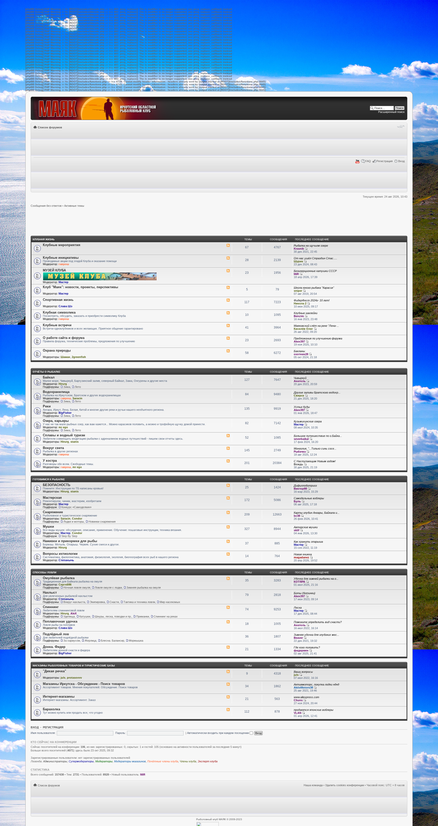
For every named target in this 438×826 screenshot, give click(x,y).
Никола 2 (300, 303)
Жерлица (90, 640)
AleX (73, 613)
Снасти (114, 602)
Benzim (299, 316)
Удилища (69, 616)
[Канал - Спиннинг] (228, 607)
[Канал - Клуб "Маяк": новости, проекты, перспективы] (228, 287)
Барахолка (51, 709)
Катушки (84, 616)
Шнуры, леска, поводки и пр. (113, 616)
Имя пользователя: (43, 732)
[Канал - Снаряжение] (228, 512)
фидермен (301, 650)
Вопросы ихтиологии (60, 554)
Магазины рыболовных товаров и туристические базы (74, 665)
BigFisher (65, 412)
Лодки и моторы (73, 521)
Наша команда (313, 785)
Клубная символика (59, 312)
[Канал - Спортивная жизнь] (228, 300)
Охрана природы (57, 350)
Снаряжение (53, 512)
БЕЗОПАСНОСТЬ (56, 485)
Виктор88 (300, 488)
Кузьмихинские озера (308, 421)
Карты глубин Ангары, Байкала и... (316, 512)
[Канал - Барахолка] (228, 709)
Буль (297, 501)
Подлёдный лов (56, 634)
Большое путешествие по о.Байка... (318, 435)
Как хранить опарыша (308, 541)
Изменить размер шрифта (401, 126)
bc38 (297, 515)
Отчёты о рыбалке (46, 371)
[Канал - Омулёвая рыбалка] (228, 578)
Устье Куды (302, 406)
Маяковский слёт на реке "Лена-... (316, 325)
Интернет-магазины (59, 696)
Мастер (63, 282)
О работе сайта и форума (63, 338)
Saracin (77, 398)
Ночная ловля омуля (76, 587)
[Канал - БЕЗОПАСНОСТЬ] (228, 485)
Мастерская (52, 498)
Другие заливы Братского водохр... (317, 392)
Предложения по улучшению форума (318, 338)
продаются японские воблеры (313, 709)
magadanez (301, 557)
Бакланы (299, 351)
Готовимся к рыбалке (49, 479)
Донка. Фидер (54, 647)
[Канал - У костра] (228, 460)
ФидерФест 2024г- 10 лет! (312, 300)
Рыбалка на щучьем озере (311, 245)
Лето (78, 386)
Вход (401, 161)
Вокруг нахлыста (74, 602)
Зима (66, 386)
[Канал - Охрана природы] (228, 350)
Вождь (298, 464)
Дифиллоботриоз (305, 485)
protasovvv (74, 677)
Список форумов (50, 127)
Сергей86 (65, 584)
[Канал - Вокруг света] (228, 448)
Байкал (48, 377)
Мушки (48, 526)
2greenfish (79, 356)
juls (63, 677)
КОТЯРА (299, 581)
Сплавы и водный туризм (64, 435)
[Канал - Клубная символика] (228, 312)
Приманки (142, 616)
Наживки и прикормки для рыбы (70, 541)
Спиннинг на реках (166, 616)
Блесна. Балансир (112, 640)
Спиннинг (51, 607)
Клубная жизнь (43, 239)
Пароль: (120, 732)
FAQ (368, 161)
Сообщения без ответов (46, 205)
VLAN (297, 712)
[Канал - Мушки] (228, 526)
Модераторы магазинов (130, 761)
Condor (77, 518)
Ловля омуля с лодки (108, 587)
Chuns (298, 700)
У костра (50, 460)
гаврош (64, 264)
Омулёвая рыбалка (59, 578)
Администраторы (55, 761)
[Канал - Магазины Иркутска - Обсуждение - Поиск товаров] (228, 684)
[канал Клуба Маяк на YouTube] (357, 162)
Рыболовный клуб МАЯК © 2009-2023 (219, 819)
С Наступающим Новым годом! (315, 461)
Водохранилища (56, 392)
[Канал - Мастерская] (228, 498)
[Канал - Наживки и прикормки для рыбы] (228, 541)
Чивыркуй (300, 378)
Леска (298, 607)
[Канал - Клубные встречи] (228, 325)
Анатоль (300, 381)
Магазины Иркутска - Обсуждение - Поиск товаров (84, 684)
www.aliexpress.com (306, 697)
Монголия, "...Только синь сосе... (315, 448)
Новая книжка (303, 554)
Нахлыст (50, 592)
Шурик (298, 261)
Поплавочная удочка (60, 621)
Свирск (299, 395)
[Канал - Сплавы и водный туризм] (228, 435)
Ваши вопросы (303, 671)
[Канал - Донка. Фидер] (228, 647)
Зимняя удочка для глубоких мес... (316, 634)
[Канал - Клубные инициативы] (228, 258)
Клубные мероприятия (61, 245)
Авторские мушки (306, 527)
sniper (298, 290)
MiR (296, 274)
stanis (74, 441)
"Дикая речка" (54, 671)
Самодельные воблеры (309, 498)
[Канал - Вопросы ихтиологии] (228, 554)
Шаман (65, 356)
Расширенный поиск (391, 111)
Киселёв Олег (303, 328)
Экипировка (97, 602)
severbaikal (301, 438)
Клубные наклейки (305, 313)
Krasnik (299, 248)
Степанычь (66, 560)
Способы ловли (44, 572)
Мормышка (136, 640)
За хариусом (71, 640)
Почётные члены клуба (162, 761)
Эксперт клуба (207, 761)
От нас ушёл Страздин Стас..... (315, 258)
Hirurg (63, 383)
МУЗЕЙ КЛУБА (54, 270)
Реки (47, 406)
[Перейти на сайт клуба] (103, 108)
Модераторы (104, 761)
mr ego (63, 427)
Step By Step (69, 536)
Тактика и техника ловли (139, 602)
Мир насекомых (170, 602)
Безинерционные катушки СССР (315, 270)
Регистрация (384, 161)
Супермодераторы (81, 761)
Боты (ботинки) (304, 593)
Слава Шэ (65, 306)
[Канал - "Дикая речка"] (228, 671)
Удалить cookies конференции (344, 785)
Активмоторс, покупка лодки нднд (316, 684)
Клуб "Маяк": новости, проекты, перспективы (80, 287)
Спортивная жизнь (58, 300)
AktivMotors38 (303, 687)
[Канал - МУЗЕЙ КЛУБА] (228, 270)
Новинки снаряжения (102, 521)
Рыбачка (300, 451)
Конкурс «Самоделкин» (76, 507)
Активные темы (74, 205)
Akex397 (299, 341)
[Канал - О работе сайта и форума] (228, 338)
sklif (296, 530)
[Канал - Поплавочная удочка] (228, 621)
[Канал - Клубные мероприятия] (228, 245)
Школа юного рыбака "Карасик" (314, 287)
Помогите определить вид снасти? (318, 622)
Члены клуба (188, 761)
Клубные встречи (57, 325)
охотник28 (301, 354)
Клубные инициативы (61, 258)
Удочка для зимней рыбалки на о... (316, 578)
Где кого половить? (307, 647)
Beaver (298, 637)
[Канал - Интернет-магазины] (228, 696)
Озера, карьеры (56, 421)
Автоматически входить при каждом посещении (218, 732)
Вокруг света (53, 448)
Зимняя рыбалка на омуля (143, 587)
